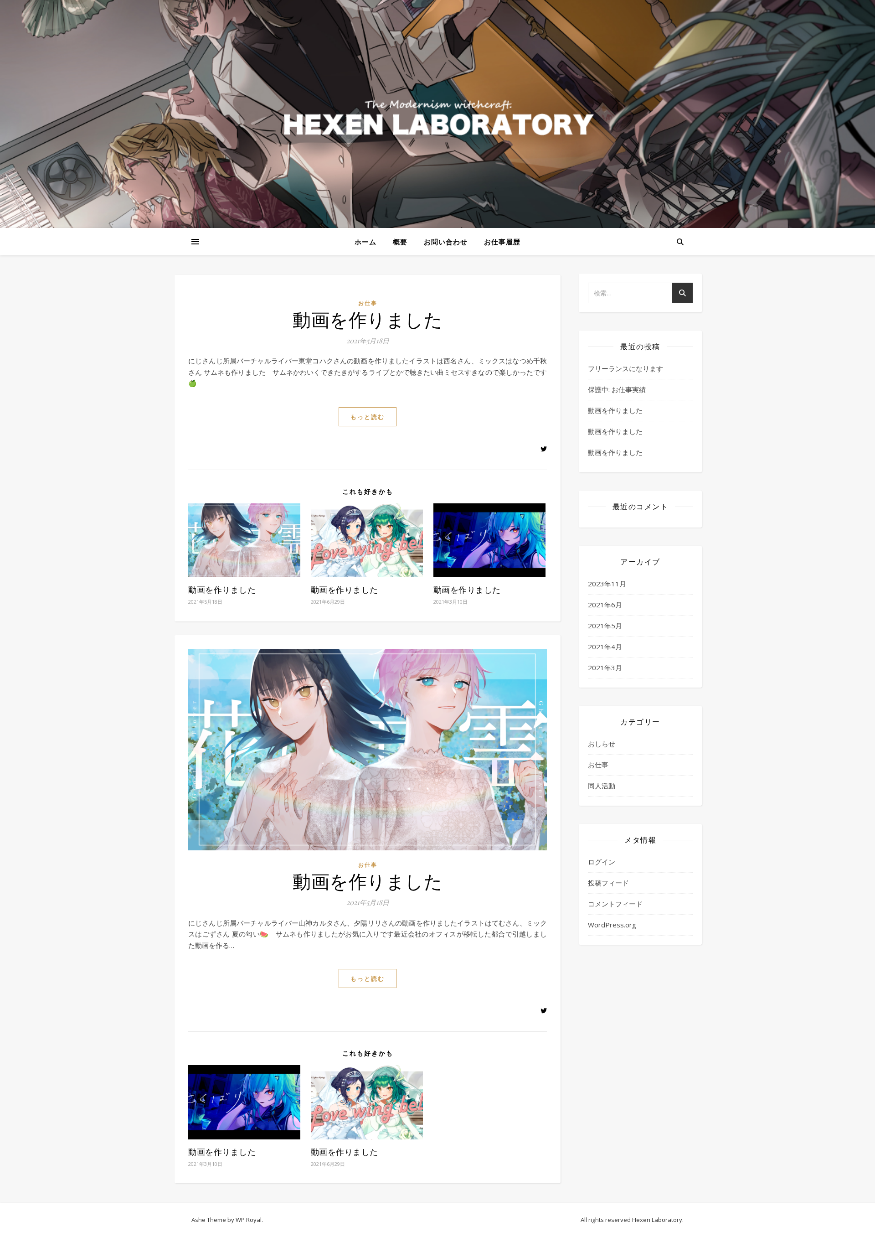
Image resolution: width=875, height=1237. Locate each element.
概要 (400, 241)
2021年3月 (605, 667)
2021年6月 (605, 604)
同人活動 (601, 785)
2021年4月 (605, 646)
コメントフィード (615, 903)
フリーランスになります (625, 368)
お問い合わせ (446, 241)
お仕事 (367, 303)
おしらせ (601, 743)
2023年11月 (607, 583)
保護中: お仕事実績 (617, 389)
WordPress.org (612, 924)
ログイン (601, 861)
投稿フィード (608, 882)
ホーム (365, 241)
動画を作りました (368, 319)
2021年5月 (605, 625)
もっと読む (367, 417)
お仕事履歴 (502, 241)
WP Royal (249, 1220)
